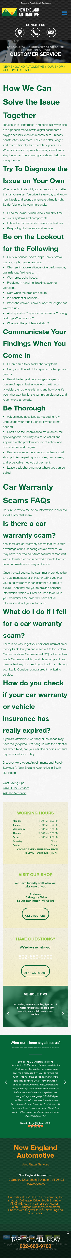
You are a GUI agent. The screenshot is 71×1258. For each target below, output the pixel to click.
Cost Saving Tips (13, 783)
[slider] (35, 1126)
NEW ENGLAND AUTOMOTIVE (23, 66)
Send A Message (35, 973)
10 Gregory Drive (40, 47)
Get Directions (35, 915)
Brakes (21, 1061)
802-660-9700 (16, 47)
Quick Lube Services (16, 788)
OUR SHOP (55, 66)
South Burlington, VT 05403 (42, 49)
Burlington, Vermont (42, 1061)
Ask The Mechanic (14, 793)
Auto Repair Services (35, 1164)
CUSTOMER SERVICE (17, 70)
